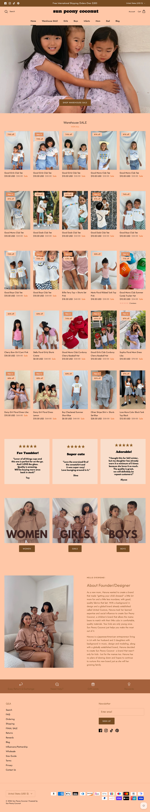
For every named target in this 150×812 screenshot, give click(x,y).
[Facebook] (5, 3)
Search (9, 710)
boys (123, 548)
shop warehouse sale (75, 102)
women (27, 548)
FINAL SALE (11, 728)
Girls (66, 20)
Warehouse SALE (50, 20)
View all (75, 126)
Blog (118, 20)
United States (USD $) (134, 3)
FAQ (8, 714)
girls (75, 548)
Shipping (10, 723)
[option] (75, 69)
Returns (9, 733)
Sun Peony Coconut (20, 801)
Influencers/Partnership (17, 746)
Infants (87, 20)
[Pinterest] (18, 3)
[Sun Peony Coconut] (75, 12)
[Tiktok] (14, 3)
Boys (76, 20)
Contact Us (11, 769)
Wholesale (11, 751)
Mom (98, 20)
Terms (8, 760)
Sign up (107, 721)
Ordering (10, 719)
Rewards (10, 737)
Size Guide (11, 756)
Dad (108, 20)
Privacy (9, 765)
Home (33, 20)
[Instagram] (10, 3)
